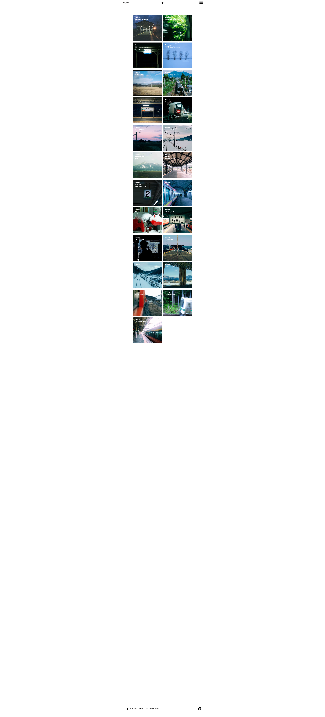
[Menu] (201, 2)
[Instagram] (199, 708)
